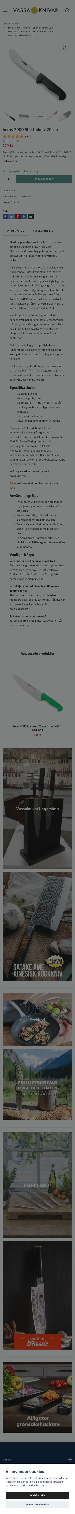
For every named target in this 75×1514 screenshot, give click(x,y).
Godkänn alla (37, 1495)
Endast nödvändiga (37, 1504)
